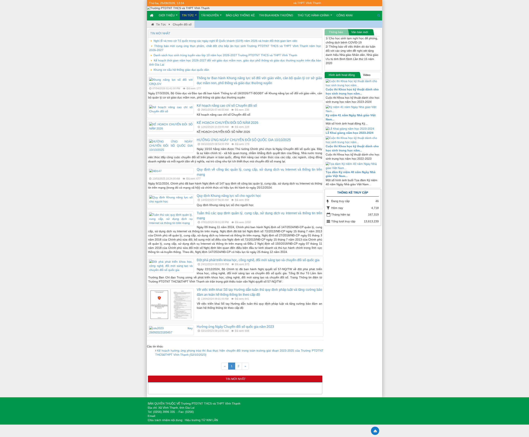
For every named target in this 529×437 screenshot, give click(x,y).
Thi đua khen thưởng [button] (276, 15)
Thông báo (336, 32)
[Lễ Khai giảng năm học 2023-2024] (353, 129)
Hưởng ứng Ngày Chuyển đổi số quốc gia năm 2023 (235, 326)
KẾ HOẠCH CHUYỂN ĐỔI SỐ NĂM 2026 (227, 123)
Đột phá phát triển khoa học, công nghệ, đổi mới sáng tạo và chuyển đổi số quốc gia (258, 260)
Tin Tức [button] (188, 15)
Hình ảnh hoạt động (342, 75)
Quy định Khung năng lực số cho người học (229, 196)
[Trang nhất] (152, 15)
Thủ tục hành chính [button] (314, 15)
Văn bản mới (359, 32)
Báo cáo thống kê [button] (240, 15)
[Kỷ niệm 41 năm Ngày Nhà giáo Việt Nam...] (353, 109)
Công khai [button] (344, 15)
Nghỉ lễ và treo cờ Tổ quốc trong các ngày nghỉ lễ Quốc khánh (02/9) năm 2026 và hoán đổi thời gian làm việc (225, 40)
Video (367, 75)
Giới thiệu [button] (167, 15)
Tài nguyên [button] (210, 15)
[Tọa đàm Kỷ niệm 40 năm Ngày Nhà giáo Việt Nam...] (353, 166)
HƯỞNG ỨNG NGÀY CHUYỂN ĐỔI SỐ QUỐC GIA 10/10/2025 (244, 140)
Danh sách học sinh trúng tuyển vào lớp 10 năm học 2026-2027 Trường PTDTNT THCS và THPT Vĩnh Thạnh (225, 55)
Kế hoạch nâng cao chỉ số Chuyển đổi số (227, 105)
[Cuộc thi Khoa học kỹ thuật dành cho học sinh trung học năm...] (353, 83)
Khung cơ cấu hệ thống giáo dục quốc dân (181, 69)
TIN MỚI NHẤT (160, 33)
